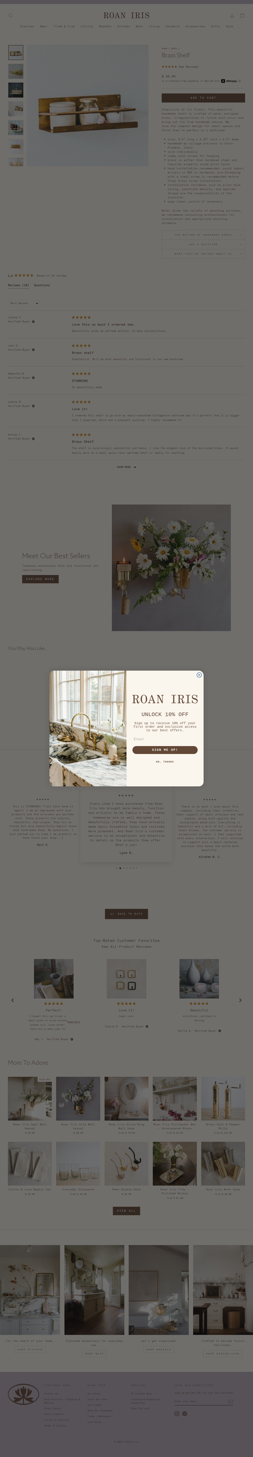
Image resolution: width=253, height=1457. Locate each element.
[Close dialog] (199, 675)
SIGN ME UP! (165, 750)
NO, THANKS (165, 762)
